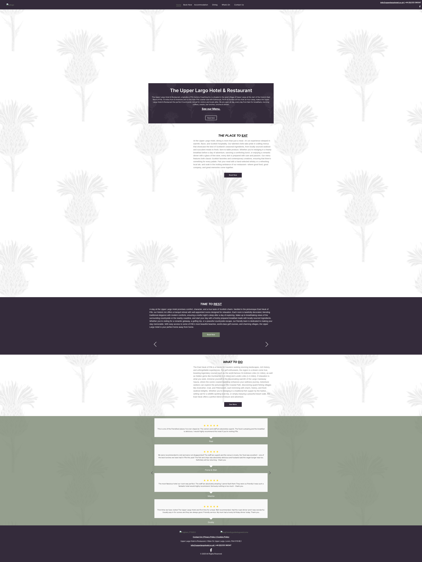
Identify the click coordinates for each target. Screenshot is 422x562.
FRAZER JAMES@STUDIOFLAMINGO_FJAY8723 (170, 205)
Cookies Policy (223, 537)
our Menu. (213, 108)
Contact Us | (198, 537)
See (204, 108)
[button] (172, 383)
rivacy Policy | (211, 537)
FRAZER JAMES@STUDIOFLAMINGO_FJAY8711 (170, 178)
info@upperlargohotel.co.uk (392, 3)
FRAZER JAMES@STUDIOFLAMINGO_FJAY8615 (170, 261)
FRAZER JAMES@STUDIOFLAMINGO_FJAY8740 (170, 150)
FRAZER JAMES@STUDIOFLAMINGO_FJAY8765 (170, 233)
